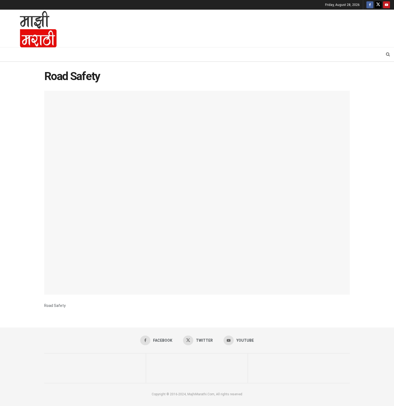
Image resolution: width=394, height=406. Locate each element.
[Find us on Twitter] (378, 5)
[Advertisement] (227, 28)
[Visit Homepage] (31, 28)
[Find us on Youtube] (386, 5)
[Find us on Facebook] (369, 5)
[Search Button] (388, 54)
